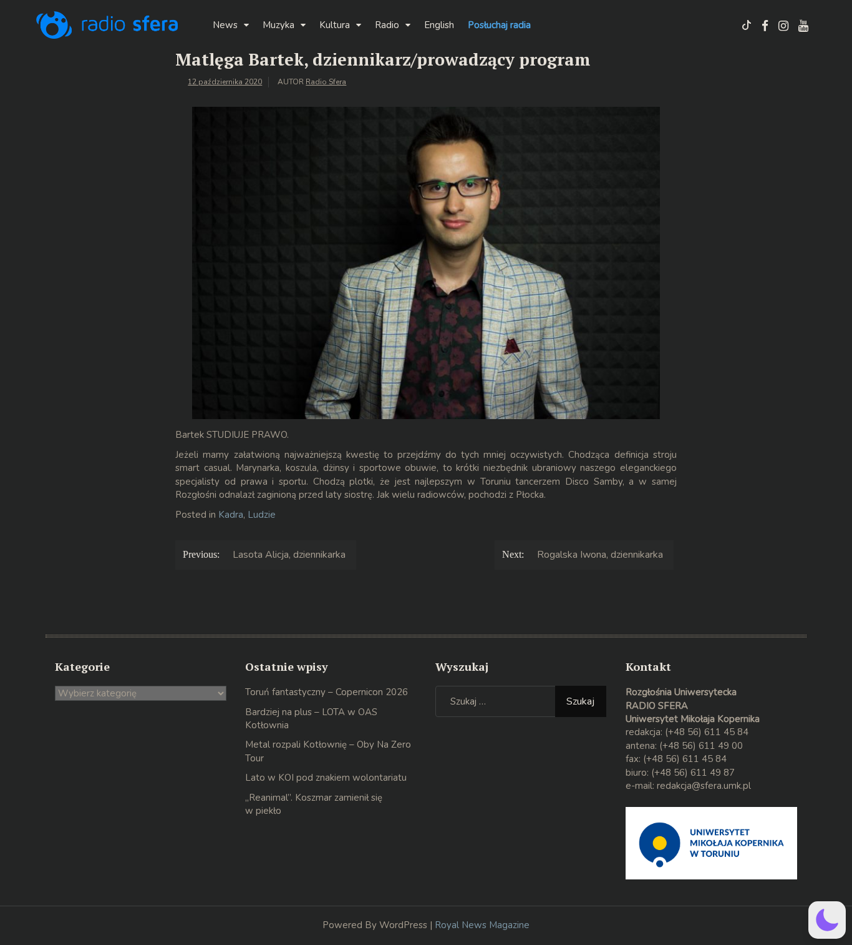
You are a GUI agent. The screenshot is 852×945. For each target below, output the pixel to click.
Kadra (230, 514)
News (225, 25)
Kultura (334, 25)
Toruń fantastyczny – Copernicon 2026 (326, 692)
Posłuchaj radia (499, 25)
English (439, 25)
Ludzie (262, 514)
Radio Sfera (326, 82)
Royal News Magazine (482, 925)
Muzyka (278, 25)
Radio (387, 25)
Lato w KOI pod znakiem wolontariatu (326, 777)
